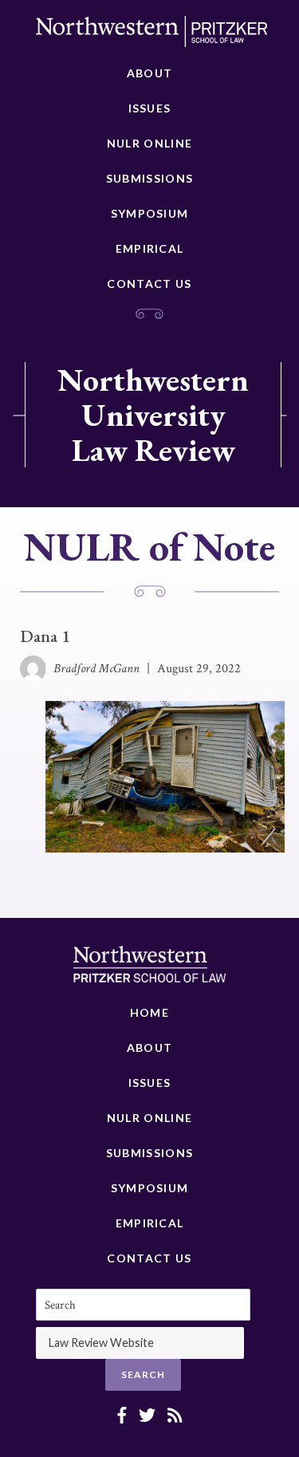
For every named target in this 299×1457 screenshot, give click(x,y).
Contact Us (149, 283)
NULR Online (149, 143)
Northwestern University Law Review (153, 414)
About (150, 73)
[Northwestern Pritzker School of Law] (151, 36)
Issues (149, 108)
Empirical (150, 248)
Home (149, 1012)
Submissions (149, 178)
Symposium (150, 213)
